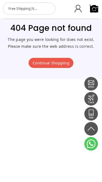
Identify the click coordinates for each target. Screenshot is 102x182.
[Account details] (78, 9)
